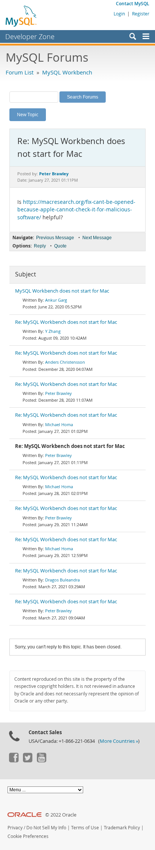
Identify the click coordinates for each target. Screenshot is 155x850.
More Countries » (119, 741)
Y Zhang (53, 331)
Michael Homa (59, 424)
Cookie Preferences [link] (28, 836)
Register (140, 14)
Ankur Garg (56, 300)
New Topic (27, 114)
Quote (60, 246)
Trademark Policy (122, 827)
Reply (40, 246)
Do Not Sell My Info (46, 827)
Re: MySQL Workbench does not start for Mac (66, 322)
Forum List (19, 72)
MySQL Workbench (67, 72)
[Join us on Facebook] (14, 760)
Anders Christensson (65, 362)
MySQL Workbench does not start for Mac (62, 291)
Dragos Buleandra (62, 580)
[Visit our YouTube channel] (41, 760)
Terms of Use (85, 827)
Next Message (97, 237)
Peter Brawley (58, 393)
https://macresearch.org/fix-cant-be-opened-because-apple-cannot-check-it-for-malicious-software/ (76, 210)
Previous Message (55, 237)
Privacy (15, 827)
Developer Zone (30, 36)
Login (119, 14)
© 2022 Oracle (60, 815)
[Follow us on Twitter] (27, 760)
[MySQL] (21, 16)
